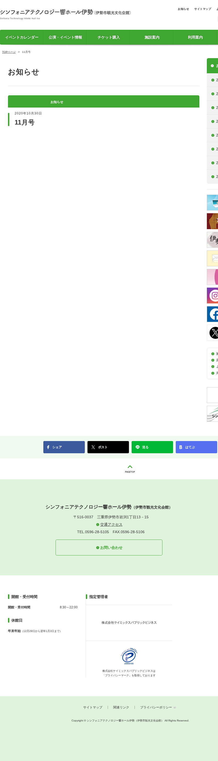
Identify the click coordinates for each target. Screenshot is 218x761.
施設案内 (152, 37)
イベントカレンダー (22, 37)
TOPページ (9, 51)
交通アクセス (111, 524)
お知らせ (183, 8)
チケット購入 (109, 37)
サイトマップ (202, 8)
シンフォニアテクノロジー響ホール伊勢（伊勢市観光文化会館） (65, 14)
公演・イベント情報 (65, 37)
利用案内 (195, 37)
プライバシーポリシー (156, 707)
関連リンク (121, 707)
